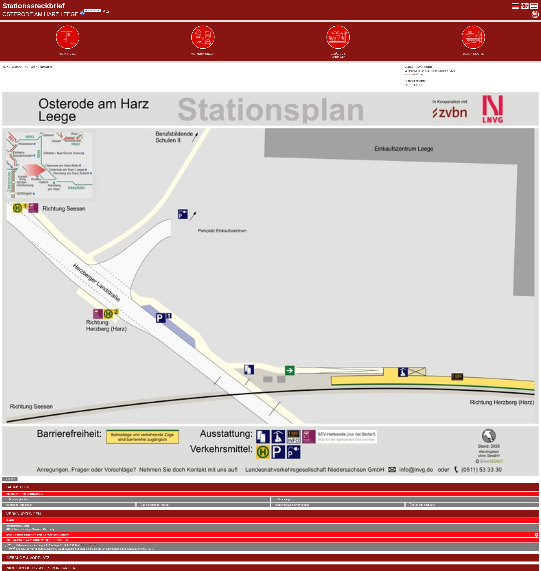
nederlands (534, 6)
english (525, 6)
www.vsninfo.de (414, 74)
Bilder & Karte (473, 53)
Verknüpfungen (202, 53)
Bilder (84, 545)
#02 (90, 545)
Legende (10, 479)
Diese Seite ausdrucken (535, 14)
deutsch (515, 6)
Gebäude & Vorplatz (338, 55)
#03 (95, 545)
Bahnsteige (67, 53)
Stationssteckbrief (33, 6)
